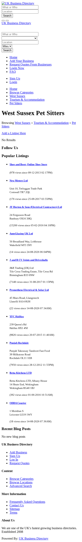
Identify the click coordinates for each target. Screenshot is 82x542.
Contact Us (17, 505)
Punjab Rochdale (19, 342)
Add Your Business (22, 61)
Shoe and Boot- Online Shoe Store (28, 164)
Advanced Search (21, 486)
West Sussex (22, 123)
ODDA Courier (18, 403)
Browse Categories (21, 478)
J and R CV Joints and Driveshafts (29, 259)
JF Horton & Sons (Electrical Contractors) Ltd (36, 206)
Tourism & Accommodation (51, 123)
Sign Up (15, 78)
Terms (13, 512)
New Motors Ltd (19, 180)
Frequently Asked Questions (27, 501)
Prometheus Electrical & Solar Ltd (29, 289)
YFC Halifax (17, 316)
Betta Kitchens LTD (21, 372)
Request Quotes (19, 463)
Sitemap (15, 509)
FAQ (13, 71)
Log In (14, 459)
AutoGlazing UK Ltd (21, 233)
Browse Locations (21, 482)
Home (13, 57)
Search (7, 15)
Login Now (17, 68)
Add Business (18, 452)
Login (13, 82)
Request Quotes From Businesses (31, 64)
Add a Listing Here (14, 133)
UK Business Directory (16, 23)
